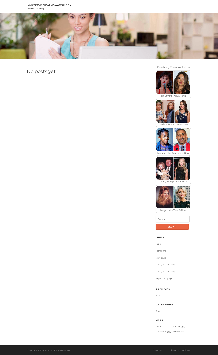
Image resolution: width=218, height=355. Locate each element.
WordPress (178, 331)
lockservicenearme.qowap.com (49, 5)
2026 (158, 295)
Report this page (164, 278)
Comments (163, 331)
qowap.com (48, 350)
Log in (158, 244)
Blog (158, 311)
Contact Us (157, 350)
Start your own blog (165, 264)
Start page (161, 257)
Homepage (161, 250)
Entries (179, 326)
